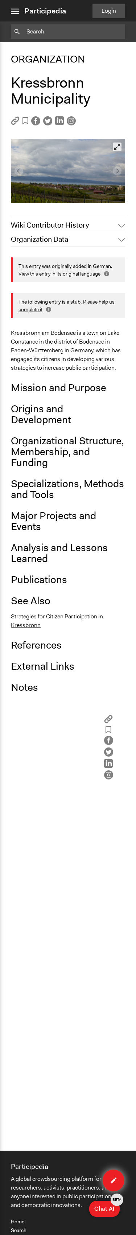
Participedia (45, 11)
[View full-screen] (117, 147)
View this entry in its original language (59, 273)
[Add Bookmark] (25, 122)
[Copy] (15, 123)
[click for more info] (106, 273)
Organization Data (39, 239)
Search (18, 1230)
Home (17, 1221)
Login (109, 11)
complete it (30, 309)
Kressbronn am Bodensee (48, 185)
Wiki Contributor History (50, 225)
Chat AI (107, 1206)
